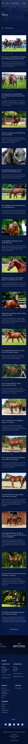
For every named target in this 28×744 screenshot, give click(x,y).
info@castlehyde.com (18, 676)
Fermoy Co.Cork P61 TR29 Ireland (15, 669)
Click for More (14, 629)
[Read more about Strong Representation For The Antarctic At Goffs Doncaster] (14, 163)
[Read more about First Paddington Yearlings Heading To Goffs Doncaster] (14, 199)
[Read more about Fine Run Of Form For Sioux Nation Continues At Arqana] (14, 568)
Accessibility (14, 734)
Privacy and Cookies (14, 736)
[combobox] (8, 3)
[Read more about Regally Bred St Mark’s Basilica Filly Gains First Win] (14, 307)
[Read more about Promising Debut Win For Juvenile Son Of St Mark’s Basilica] (14, 344)
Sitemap (14, 738)
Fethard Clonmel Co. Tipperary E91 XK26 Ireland (5, 669)
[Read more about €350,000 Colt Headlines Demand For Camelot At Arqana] (14, 606)
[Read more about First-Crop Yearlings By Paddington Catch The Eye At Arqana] (14, 451)
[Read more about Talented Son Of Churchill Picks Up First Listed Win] (14, 127)
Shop (24, 3)
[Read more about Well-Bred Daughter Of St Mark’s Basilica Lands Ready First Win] (14, 271)
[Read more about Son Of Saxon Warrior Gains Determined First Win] (14, 379)
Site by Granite (14, 740)
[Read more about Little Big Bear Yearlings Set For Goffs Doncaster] (14, 235)
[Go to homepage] (15, 3)
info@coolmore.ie (6, 678)
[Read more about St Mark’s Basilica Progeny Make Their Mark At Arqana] (14, 489)
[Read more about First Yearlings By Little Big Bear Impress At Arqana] (14, 414)
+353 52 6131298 (6, 675)
